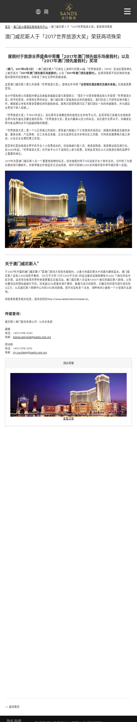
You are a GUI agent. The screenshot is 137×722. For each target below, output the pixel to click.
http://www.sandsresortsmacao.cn (68, 299)
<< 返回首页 (12, 706)
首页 (7, 26)
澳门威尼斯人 (46, 69)
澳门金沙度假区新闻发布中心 (30, 26)
